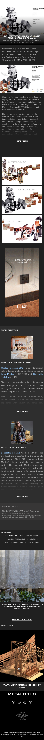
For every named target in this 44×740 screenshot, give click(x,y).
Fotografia (34, 543)
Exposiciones (11, 535)
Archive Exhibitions (22, 619)
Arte (22, 535)
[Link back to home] (22, 696)
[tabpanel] (22, 585)
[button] (3, 585)
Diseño (23, 543)
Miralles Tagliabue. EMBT (16, 362)
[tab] (11, 535)
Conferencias (11, 543)
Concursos (32, 539)
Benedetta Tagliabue (13, 447)
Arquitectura (32, 535)
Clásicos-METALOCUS (15, 539)
